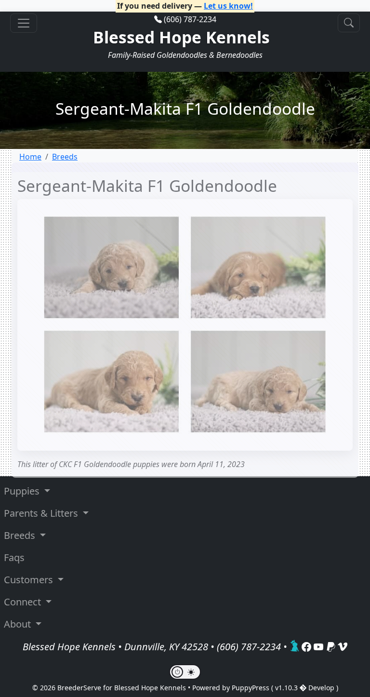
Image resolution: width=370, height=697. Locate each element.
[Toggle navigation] (23, 23)
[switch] (185, 672)
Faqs (14, 557)
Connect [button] (23, 601)
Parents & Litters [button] (42, 513)
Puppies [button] (23, 490)
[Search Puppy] (349, 22)
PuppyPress (251, 687)
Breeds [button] (21, 535)
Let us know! (228, 5)
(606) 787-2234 (190, 19)
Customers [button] (29, 579)
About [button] (18, 623)
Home (30, 156)
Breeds (65, 156)
